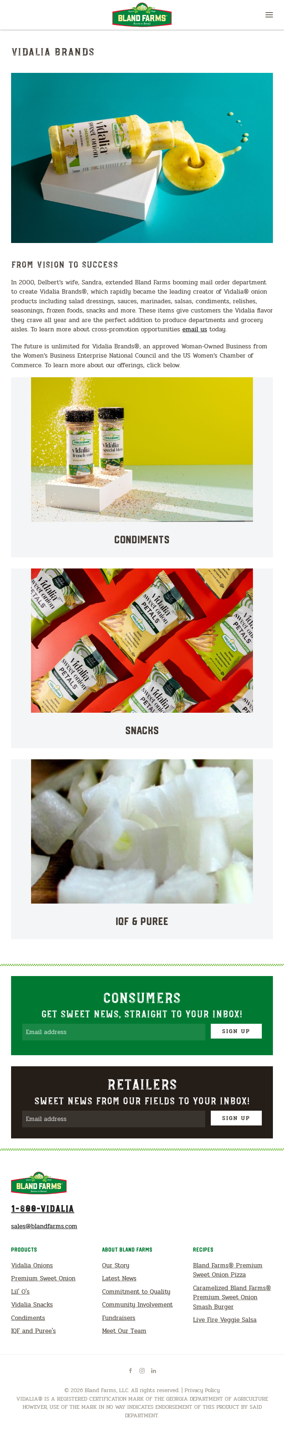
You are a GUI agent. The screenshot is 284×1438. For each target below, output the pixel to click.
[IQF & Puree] (142, 849)
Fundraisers (118, 1318)
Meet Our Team (124, 1331)
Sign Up (236, 1031)
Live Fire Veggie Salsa (225, 1320)
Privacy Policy (202, 1390)
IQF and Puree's (33, 1331)
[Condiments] (142, 467)
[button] (269, 15)
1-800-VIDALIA (42, 1207)
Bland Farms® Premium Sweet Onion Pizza (228, 1270)
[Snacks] (142, 658)
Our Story (115, 1265)
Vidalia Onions (32, 1265)
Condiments (28, 1318)
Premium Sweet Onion (43, 1278)
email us (194, 329)
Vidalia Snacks (32, 1305)
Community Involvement (137, 1305)
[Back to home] (142, 15)
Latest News (119, 1278)
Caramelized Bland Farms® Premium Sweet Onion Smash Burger (232, 1297)
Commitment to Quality (136, 1292)
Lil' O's (20, 1292)
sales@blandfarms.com (44, 1226)
